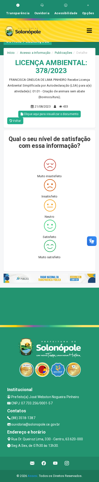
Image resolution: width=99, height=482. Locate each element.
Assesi (32, 476)
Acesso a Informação (35, 52)
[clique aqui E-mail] (32, 463)
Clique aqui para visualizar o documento (50, 114)
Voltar (16, 120)
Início (11, 52)
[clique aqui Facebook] (44, 463)
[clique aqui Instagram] (67, 463)
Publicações (63, 52)
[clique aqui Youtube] (55, 463)
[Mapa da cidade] (49, 306)
